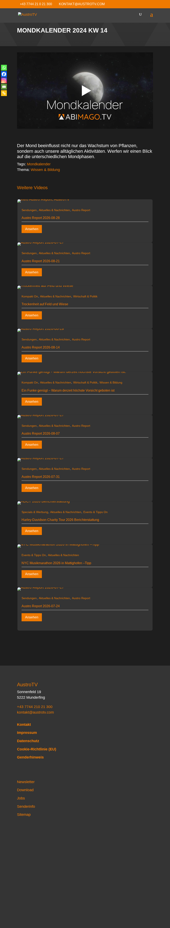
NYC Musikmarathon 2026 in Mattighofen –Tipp (56, 563)
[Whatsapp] (4, 68)
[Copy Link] (4, 93)
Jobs (21, 798)
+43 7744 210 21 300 (34, 707)
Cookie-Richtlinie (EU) (36, 749)
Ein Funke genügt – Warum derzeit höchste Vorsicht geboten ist (68, 390)
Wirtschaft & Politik (85, 296)
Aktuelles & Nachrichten (54, 210)
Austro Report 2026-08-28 (41, 218)
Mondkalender (39, 164)
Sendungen (29, 210)
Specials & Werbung (35, 512)
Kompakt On (30, 296)
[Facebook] (4, 74)
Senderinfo (26, 806)
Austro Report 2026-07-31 (41, 476)
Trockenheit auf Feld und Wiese (45, 304)
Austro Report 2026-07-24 (41, 606)
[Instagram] (4, 80)
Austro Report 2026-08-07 (41, 433)
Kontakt (24, 724)
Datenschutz (28, 741)
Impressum (27, 733)
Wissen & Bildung (45, 170)
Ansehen (31, 229)
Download (25, 790)
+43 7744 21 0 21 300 (36, 4)
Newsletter (26, 782)
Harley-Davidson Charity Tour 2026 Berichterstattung (60, 520)
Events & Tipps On (95, 512)
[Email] (4, 87)
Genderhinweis (30, 757)
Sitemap (24, 815)
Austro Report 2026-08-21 (41, 261)
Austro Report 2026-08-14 (41, 347)
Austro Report (81, 210)
